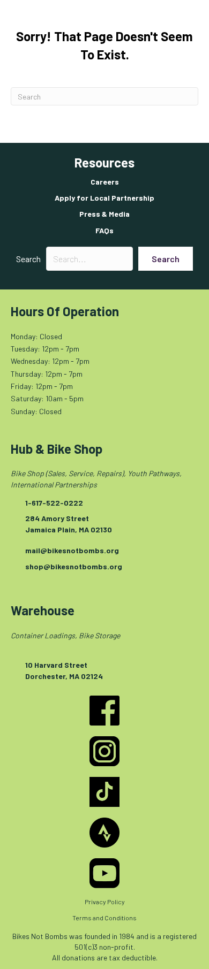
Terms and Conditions (104, 917)
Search (28, 259)
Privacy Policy (105, 901)
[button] (165, 259)
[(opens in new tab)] (104, 709)
